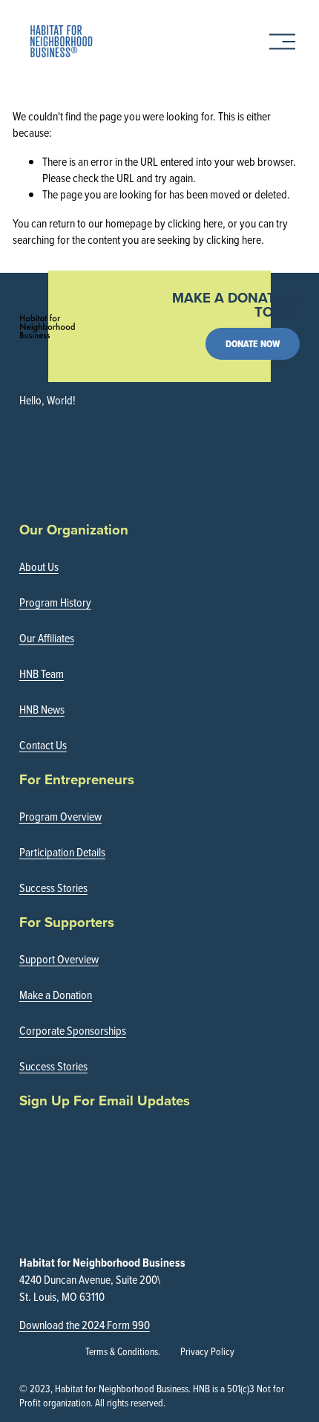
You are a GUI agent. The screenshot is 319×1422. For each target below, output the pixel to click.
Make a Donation (55, 994)
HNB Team (41, 673)
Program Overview (60, 816)
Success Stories (53, 887)
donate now (253, 344)
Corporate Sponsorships (72, 1030)
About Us (39, 566)
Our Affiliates (46, 638)
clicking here (195, 223)
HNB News (42, 709)
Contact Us (43, 745)
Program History (55, 602)
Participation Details (62, 852)
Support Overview (59, 959)
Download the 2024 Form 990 (84, 1324)
